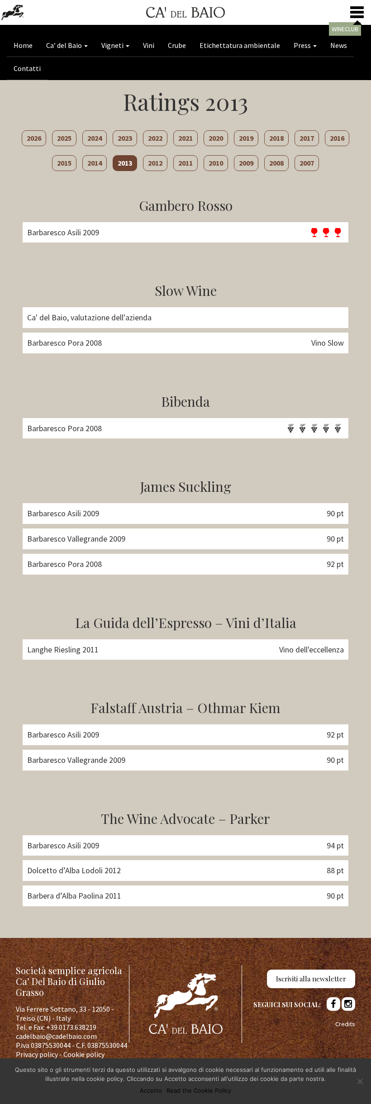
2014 (94, 162)
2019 (246, 138)
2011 (185, 162)
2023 (125, 138)
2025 (64, 138)
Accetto (151, 1090)
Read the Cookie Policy (198, 1090)
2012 (155, 162)
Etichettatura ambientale (240, 45)
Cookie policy (84, 1054)
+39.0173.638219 (71, 1027)
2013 (125, 162)
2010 (216, 162)
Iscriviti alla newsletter (311, 978)
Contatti (27, 68)
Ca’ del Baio (64, 45)
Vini (148, 45)
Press (303, 45)
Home (23, 45)
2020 (216, 138)
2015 (64, 162)
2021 (185, 138)
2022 (155, 138)
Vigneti (113, 45)
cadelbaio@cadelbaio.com (56, 1036)
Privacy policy (37, 1054)
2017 (307, 138)
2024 (94, 138)
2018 (276, 138)
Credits (345, 1024)
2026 (34, 138)
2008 (276, 162)
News (338, 45)
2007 (307, 162)
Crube (177, 45)
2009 (246, 162)
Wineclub (345, 29)
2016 (337, 138)
